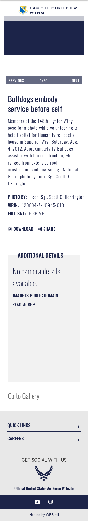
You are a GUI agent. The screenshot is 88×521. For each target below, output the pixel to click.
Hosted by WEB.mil (44, 515)
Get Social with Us (44, 460)
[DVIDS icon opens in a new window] (37, 502)
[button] (8, 10)
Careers (15, 438)
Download (22, 229)
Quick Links (18, 425)
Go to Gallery (23, 395)
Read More (23, 305)
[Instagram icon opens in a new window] (50, 502)
